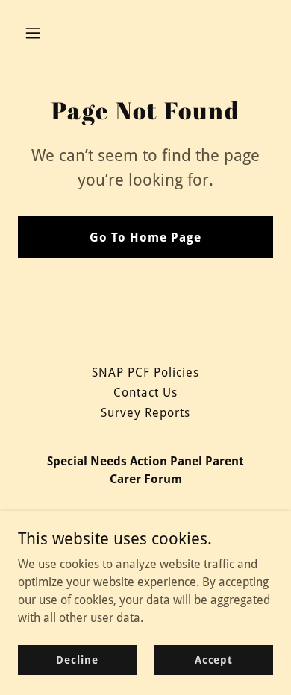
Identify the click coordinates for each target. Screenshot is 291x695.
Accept (214, 659)
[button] (47, 33)
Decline (77, 659)
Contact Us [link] (145, 393)
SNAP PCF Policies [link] (145, 372)
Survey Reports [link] (145, 413)
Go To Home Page (145, 237)
